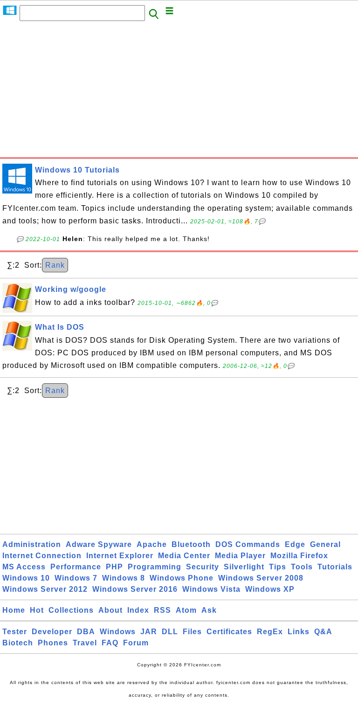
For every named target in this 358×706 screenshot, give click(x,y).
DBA (86, 632)
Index (138, 610)
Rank (55, 265)
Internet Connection (42, 556)
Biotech (17, 643)
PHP (114, 567)
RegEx (270, 632)
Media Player (240, 556)
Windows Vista (211, 589)
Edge (295, 544)
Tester (14, 632)
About (110, 610)
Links (299, 632)
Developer (52, 632)
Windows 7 (76, 578)
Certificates (229, 632)
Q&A (323, 632)
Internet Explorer (119, 556)
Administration (31, 544)
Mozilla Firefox (299, 556)
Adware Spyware (99, 544)
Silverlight (244, 567)
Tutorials (334, 567)
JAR (148, 632)
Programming (154, 567)
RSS (162, 610)
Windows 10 (26, 578)
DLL (170, 632)
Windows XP (270, 589)
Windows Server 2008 (260, 578)
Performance (75, 567)
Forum (136, 643)
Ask (209, 610)
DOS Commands (247, 544)
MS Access (24, 567)
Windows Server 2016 (135, 589)
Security (202, 567)
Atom (186, 610)
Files (192, 632)
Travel (85, 643)
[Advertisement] (179, 92)
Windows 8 (123, 578)
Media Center (184, 556)
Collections (71, 610)
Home (13, 610)
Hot (37, 610)
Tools (302, 567)
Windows (118, 632)
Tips (277, 567)
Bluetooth (191, 544)
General (325, 544)
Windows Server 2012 (45, 589)
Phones (53, 643)
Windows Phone (181, 578)
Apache (152, 544)
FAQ (110, 643)
